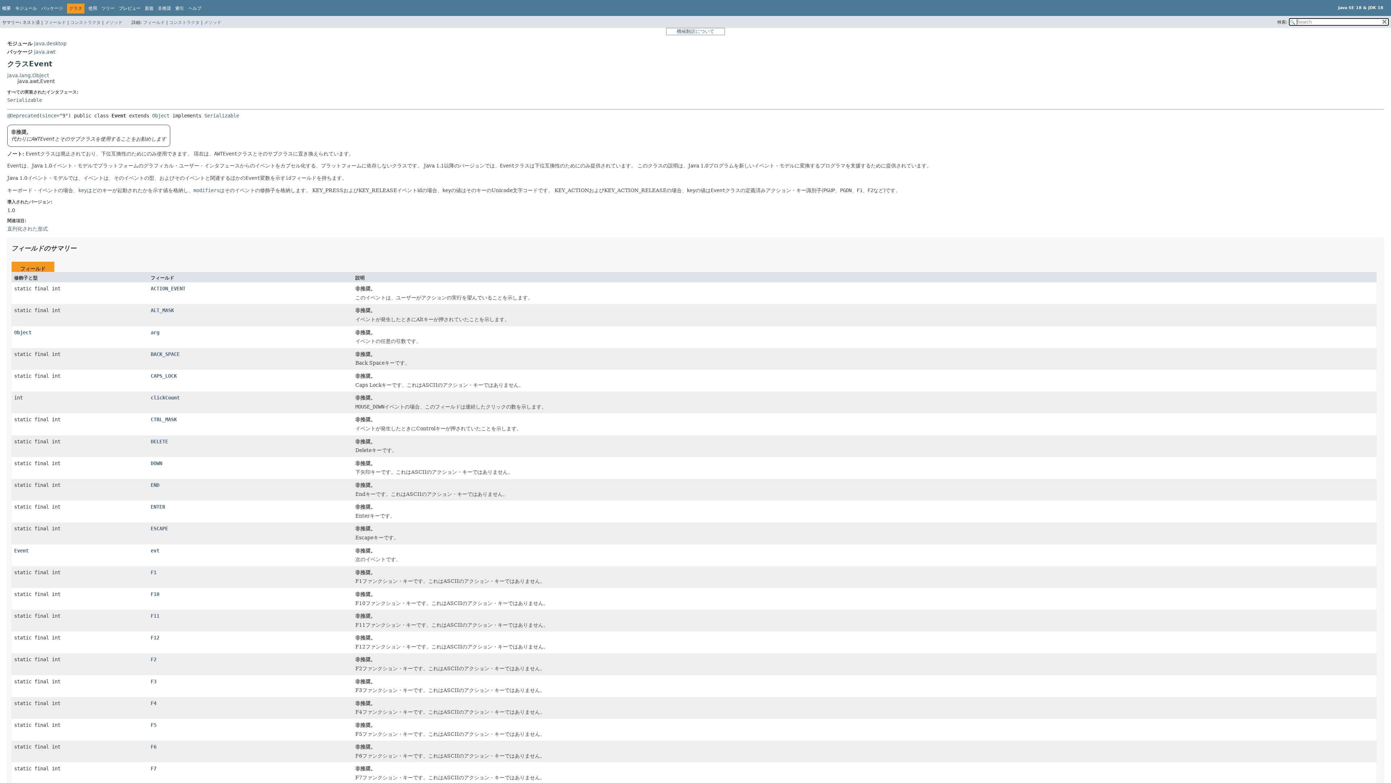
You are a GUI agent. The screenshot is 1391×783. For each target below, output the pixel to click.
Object (161, 116)
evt (155, 551)
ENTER (158, 507)
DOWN (156, 463)
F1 (153, 572)
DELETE (159, 441)
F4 (153, 703)
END (155, 485)
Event (21, 551)
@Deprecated (23, 116)
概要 (6, 8)
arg (155, 332)
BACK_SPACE (165, 354)
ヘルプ (194, 8)
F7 (153, 768)
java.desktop (50, 43)
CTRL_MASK (164, 419)
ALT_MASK (162, 310)
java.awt (44, 52)
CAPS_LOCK (164, 376)
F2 (153, 659)
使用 (92, 8)
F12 (155, 638)
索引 (179, 8)
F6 (153, 747)
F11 (155, 616)
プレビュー (130, 8)
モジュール (26, 8)
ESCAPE (159, 528)
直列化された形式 (27, 229)
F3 (153, 681)
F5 (153, 725)
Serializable (24, 100)
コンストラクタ (85, 22)
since (49, 116)
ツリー (107, 8)
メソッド (113, 22)
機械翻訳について (695, 31)
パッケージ (52, 8)
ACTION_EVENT (168, 288)
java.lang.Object (28, 75)
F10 (155, 594)
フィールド (55, 22)
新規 (149, 8)
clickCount (165, 398)
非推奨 (164, 8)
